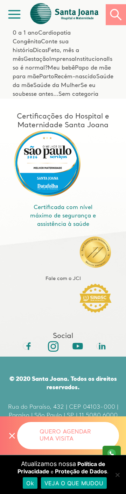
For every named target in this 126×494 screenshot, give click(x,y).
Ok (30, 483)
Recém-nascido (75, 77)
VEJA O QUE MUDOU (73, 483)
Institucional (91, 59)
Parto (46, 77)
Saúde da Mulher (56, 85)
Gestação (36, 59)
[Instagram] (50, 346)
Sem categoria (78, 94)
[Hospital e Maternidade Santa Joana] (67, 14)
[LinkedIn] (99, 346)
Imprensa (62, 59)
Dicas (40, 50)
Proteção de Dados (81, 471)
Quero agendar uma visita (65, 435)
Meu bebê (61, 68)
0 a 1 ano (25, 33)
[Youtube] (75, 346)
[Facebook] (26, 346)
